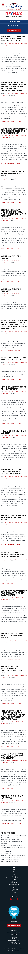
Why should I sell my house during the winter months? (13, 38)
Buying (14, 873)
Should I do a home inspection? (12, 797)
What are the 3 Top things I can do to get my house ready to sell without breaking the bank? (13, 86)
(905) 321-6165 (15, 21)
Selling (14, 874)
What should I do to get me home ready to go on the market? (13, 471)
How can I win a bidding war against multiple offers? (12, 554)
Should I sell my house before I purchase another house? (11, 669)
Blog (14, 887)
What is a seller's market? (11, 257)
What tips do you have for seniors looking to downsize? (14, 593)
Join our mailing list (14, 925)
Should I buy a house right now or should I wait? (13, 173)
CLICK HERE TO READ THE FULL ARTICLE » (11, 75)
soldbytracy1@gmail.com (14, 940)
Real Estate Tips (14, 889)
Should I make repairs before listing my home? (13, 517)
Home (14, 869)
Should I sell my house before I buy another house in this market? (13, 213)
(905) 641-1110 (15, 25)
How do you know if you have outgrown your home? (12, 756)
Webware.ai (17, 950)
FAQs (14, 886)
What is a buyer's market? (11, 290)
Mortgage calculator (14, 884)
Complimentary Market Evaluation (14, 877)
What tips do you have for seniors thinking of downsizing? (14, 131)
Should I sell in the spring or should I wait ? (12, 635)
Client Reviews (14, 882)
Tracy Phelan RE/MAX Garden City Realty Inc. (16, 949)
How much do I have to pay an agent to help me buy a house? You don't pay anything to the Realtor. (14, 324)
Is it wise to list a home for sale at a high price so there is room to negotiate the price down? (13, 715)
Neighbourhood (14, 881)
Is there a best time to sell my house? (14, 388)
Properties (14, 879)
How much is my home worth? (13, 432)
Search (14, 876)
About (14, 871)
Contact (14, 890)
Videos (14, 892)
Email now (15, 30)
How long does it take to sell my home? (14, 358)
